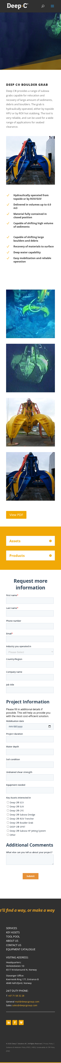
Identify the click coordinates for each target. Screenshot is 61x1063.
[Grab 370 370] (30, 446)
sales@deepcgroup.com (24, 1005)
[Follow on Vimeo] (21, 1022)
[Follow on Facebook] (14, 1022)
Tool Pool (13, 936)
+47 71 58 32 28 (16, 995)
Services (11, 928)
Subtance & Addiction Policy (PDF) (18, 1047)
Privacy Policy (48, 1043)
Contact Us (13, 945)
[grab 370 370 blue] (30, 500)
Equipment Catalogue (20, 949)
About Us (12, 941)
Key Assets (13, 932)
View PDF (16, 515)
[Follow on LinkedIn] (8, 1022)
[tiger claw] (30, 338)
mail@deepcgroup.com (27, 1001)
